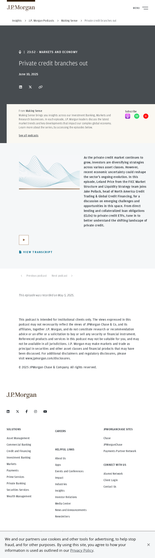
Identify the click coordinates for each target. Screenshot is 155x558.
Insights (60, 490)
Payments (13, 470)
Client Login (111, 480)
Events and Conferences (69, 471)
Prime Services (15, 476)
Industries (61, 484)
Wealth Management (19, 496)
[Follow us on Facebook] (27, 411)
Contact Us (110, 486)
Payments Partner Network (120, 451)
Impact (59, 477)
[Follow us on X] (17, 411)
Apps (58, 464)
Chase (107, 438)
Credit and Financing (19, 451)
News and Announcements (71, 510)
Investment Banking (19, 457)
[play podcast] (24, 240)
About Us (60, 458)
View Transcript (38, 252)
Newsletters (62, 516)
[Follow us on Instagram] (35, 411)
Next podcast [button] (59, 275)
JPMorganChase (113, 444)
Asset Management (18, 438)
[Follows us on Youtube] (45, 411)
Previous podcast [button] (36, 275)
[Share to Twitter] (30, 87)
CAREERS (60, 431)
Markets (12, 464)
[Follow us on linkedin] (8, 411)
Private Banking (16, 483)
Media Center (63, 503)
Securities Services (18, 489)
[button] (148, 544)
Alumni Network (113, 473)
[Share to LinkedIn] (20, 87)
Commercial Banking (19, 444)
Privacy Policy (81, 550)
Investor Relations (66, 497)
